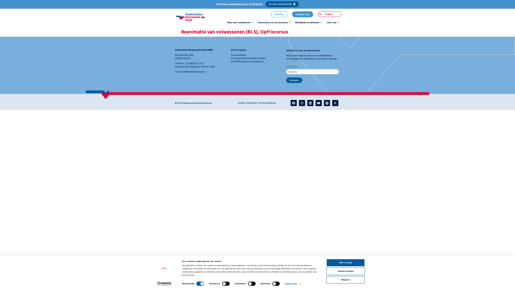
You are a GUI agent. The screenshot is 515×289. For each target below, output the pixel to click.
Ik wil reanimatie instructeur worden (248, 58)
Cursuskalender (238, 55)
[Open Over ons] (338, 22)
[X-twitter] (335, 103)
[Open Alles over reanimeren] (252, 22)
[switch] (226, 284)
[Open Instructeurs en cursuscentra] (289, 22)
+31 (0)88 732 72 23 (194, 63)
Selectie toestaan (346, 271)
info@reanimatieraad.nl (193, 72)
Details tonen (291, 284)
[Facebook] (294, 103)
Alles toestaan (345, 262)
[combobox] (329, 14)
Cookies (241, 103)
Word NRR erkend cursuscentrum (247, 61)
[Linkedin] (310, 103)
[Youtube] (319, 103)
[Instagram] (302, 103)
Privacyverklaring (267, 103)
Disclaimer (252, 103)
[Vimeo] (327, 103)
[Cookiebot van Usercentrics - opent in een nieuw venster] (164, 284)
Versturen (294, 80)
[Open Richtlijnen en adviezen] (321, 22)
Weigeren (345, 280)
